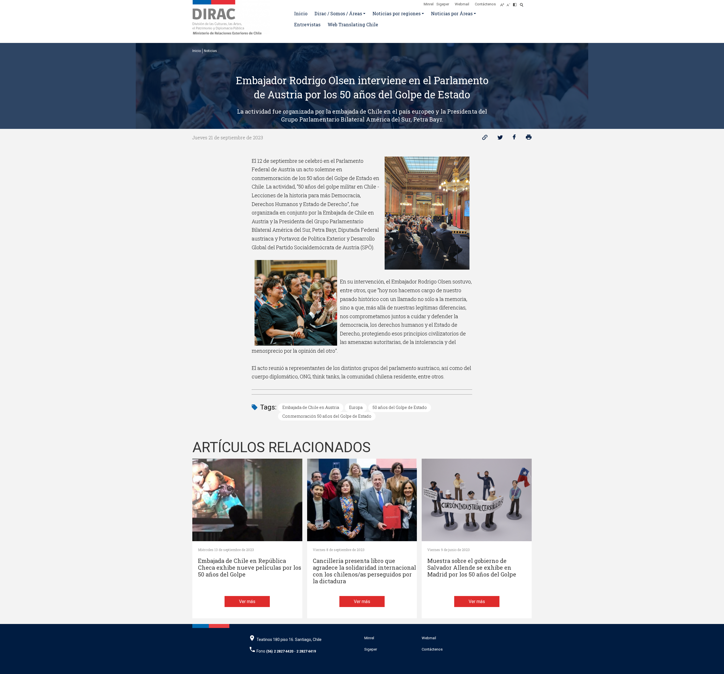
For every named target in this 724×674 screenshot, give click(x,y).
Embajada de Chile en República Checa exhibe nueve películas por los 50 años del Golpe (249, 567)
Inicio (300, 13)
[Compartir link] (485, 138)
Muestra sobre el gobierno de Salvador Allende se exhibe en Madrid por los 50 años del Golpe (471, 567)
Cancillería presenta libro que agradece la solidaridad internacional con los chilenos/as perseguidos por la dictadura (364, 571)
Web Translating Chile (352, 24)
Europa (356, 407)
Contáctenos (485, 4)
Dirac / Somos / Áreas (338, 13)
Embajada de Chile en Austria (310, 407)
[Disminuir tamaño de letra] (510, 3)
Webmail (462, 4)
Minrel (429, 4)
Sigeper (442, 4)
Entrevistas (307, 24)
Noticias (210, 51)
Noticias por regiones (396, 13)
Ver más (247, 601)
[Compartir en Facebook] (514, 138)
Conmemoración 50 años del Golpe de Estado (326, 416)
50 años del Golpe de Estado (399, 407)
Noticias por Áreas (452, 13)
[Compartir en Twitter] (500, 138)
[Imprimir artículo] (529, 138)
